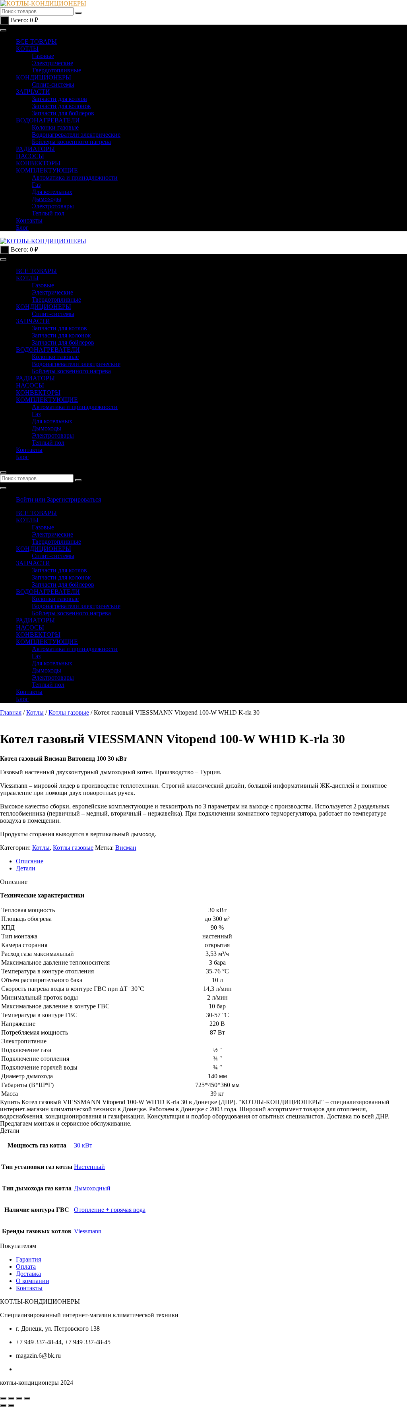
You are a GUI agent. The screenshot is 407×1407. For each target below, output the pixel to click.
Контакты (29, 220)
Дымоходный (92, 1188)
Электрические (52, 63)
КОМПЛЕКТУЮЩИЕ (47, 170)
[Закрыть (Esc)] (27, 1398)
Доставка (28, 1273)
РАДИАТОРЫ (35, 148)
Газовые (43, 55)
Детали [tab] (25, 868)
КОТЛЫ (27, 48)
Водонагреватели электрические (76, 134)
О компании (32, 1280)
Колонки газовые (55, 127)
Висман (125, 847)
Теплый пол (48, 213)
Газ (36, 184)
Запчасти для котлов (59, 98)
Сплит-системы (53, 84)
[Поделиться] (19, 1398)
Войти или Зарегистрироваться (58, 499)
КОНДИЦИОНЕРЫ (43, 77)
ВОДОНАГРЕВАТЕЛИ (48, 120)
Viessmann (87, 1231)
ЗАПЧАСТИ (33, 91)
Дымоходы (46, 199)
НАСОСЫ (30, 156)
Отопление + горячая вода (109, 1209)
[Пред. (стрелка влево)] (3, 1405)
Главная (10, 712)
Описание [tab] (29, 861)
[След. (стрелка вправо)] (11, 1405)
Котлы (35, 712)
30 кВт (83, 1145)
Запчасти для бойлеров (63, 113)
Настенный (89, 1166)
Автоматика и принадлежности (75, 177)
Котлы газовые (68, 712)
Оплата (26, 1266)
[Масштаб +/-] (3, 1398)
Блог (22, 227)
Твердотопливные (56, 70)
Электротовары (53, 206)
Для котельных (52, 191)
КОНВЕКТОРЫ (38, 163)
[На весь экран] (11, 1398)
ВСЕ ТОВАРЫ (36, 41)
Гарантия (28, 1259)
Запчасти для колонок (61, 106)
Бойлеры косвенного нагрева (71, 141)
